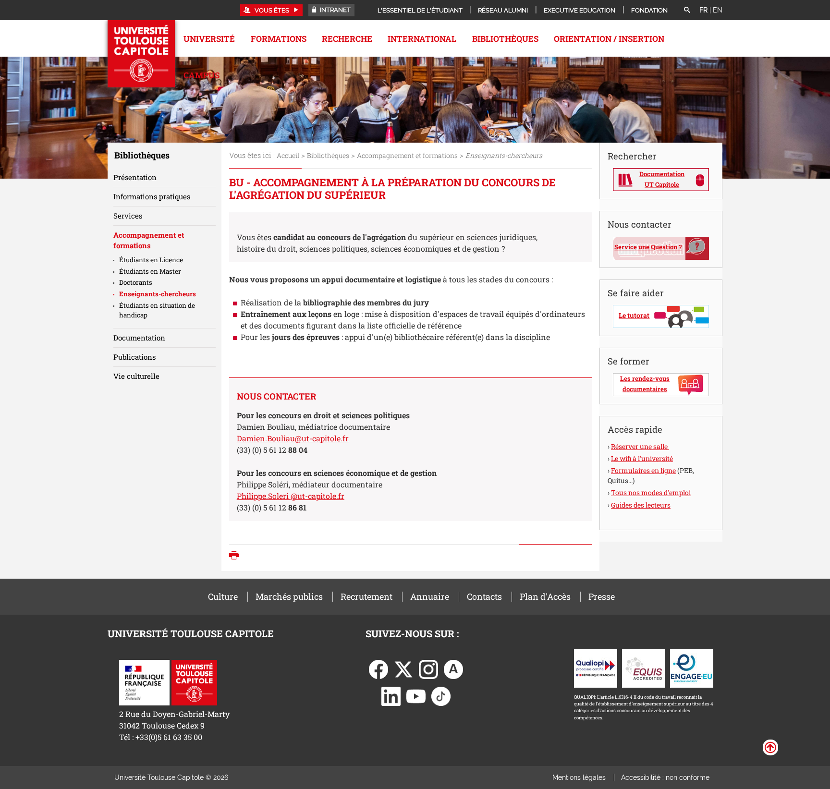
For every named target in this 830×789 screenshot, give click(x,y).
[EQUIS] (643, 667)
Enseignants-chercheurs (157, 294)
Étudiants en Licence (151, 259)
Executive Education (579, 10)
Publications (134, 357)
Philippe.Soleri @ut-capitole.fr (290, 496)
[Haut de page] (770, 746)
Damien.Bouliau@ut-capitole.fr (293, 438)
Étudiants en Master (150, 271)
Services (127, 215)
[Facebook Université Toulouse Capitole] (378, 668)
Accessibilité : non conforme (665, 777)
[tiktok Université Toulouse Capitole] (441, 695)
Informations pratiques (151, 196)
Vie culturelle (136, 376)
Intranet (334, 9)
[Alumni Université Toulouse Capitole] (453, 668)
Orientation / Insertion (609, 38)
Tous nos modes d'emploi (651, 492)
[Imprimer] (236, 556)
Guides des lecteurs (641, 505)
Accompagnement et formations (407, 155)
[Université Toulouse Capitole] (194, 682)
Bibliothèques (505, 38)
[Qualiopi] (595, 667)
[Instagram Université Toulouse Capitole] (428, 668)
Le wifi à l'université (642, 458)
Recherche (347, 38)
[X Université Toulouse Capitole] (403, 668)
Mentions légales (579, 777)
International (422, 38)
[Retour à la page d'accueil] (141, 53)
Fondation (649, 10)
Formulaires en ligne (643, 470)
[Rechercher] (687, 10)
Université (209, 38)
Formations (278, 38)
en (717, 10)
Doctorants (135, 282)
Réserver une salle (640, 446)
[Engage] (691, 667)
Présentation (135, 177)
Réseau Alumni (503, 10)
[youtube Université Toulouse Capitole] (416, 695)
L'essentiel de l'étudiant (420, 10)
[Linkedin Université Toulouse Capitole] (391, 695)
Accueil (288, 155)
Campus (201, 75)
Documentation (139, 337)
